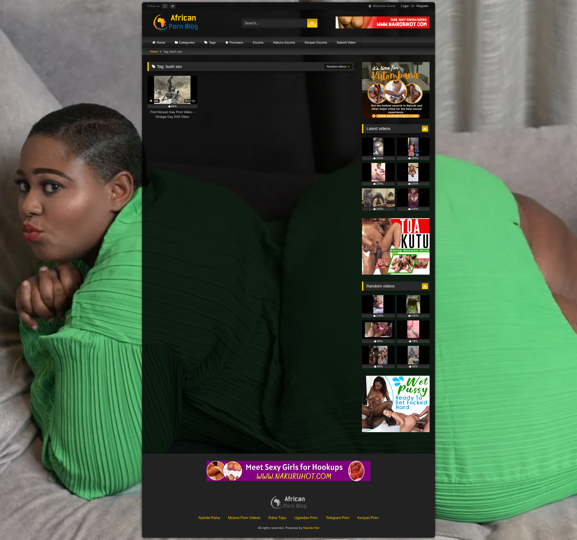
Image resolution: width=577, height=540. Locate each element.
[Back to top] (563, 526)
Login (405, 6)
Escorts (258, 42)
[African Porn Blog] (175, 23)
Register (422, 6)
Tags (212, 42)
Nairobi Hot (311, 528)
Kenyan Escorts (316, 42)
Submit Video (346, 42)
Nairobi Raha (209, 518)
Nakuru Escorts (284, 42)
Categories (187, 42)
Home (161, 42)
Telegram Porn (337, 518)
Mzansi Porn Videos (244, 518)
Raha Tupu (277, 518)
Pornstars (236, 42)
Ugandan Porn (306, 518)
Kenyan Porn (367, 518)
